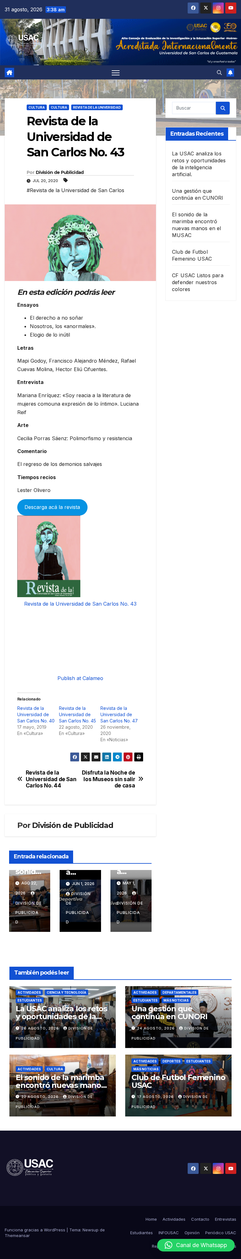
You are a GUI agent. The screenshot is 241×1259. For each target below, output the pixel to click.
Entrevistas (225, 1219)
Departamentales (179, 992)
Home (151, 1219)
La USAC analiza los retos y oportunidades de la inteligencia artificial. (61, 1016)
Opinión (192, 1232)
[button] (219, 72)
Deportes (171, 1061)
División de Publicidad (60, 172)
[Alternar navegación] (115, 72)
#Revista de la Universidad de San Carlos (75, 190)
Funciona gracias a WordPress (36, 1229)
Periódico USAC (220, 1232)
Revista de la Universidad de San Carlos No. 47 (119, 714)
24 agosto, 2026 (156, 1028)
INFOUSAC (168, 1232)
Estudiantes (30, 1000)
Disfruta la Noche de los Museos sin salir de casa (108, 779)
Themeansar (17, 1235)
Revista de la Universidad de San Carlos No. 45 (77, 714)
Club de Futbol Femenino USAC (178, 1081)
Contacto (200, 1219)
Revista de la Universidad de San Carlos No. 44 (51, 779)
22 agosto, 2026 (40, 1096)
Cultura (37, 107)
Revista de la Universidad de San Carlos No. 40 (36, 714)
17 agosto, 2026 (156, 1096)
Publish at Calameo (80, 678)
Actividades (29, 992)
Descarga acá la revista (52, 507)
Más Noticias (176, 1000)
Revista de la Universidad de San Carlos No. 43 (80, 604)
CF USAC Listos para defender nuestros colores (197, 282)
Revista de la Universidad (97, 107)
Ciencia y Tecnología (66, 992)
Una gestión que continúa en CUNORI (169, 1012)
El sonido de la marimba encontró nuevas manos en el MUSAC (60, 1085)
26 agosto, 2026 (40, 1028)
